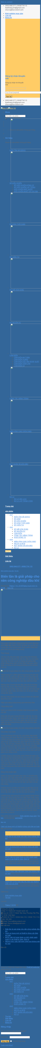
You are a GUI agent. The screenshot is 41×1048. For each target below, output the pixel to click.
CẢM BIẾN (18, 533)
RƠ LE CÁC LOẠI (20, 499)
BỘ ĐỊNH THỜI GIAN (22, 523)
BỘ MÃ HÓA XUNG (21, 529)
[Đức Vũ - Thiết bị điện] (8, 108)
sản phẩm (9, 511)
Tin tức (8, 551)
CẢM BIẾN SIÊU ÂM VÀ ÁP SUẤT (26, 362)
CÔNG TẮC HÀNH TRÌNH (23, 535)
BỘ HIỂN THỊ (19, 525)
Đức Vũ (10, 588)
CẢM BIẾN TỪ (19, 366)
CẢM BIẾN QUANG (21, 360)
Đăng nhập (5, 1041)
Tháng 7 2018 (10, 905)
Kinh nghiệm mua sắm (14, 14)
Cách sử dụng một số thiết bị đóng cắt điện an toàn (20, 827)
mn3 (11, 540)
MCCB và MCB (19, 544)
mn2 (11, 527)
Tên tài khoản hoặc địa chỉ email (13, 1031)
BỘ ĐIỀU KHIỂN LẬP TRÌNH (24, 187)
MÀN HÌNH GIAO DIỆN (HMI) (25, 542)
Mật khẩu (5, 1037)
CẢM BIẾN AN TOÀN (22, 358)
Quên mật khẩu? (7, 1045)
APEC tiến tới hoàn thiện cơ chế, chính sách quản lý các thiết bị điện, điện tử (21, 858)
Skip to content (6, 2)
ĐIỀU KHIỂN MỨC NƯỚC (23, 189)
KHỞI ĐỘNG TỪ (20, 537)
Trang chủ (9, 506)
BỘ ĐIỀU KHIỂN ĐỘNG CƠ (24, 185)
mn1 (11, 515)
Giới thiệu (9, 556)
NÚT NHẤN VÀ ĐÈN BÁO (23, 546)
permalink (19, 818)
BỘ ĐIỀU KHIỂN (20, 521)
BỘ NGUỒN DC (19, 531)
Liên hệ (8, 16)
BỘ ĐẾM (17, 519)
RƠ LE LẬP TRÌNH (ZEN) (23, 501)
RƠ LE (16, 548)
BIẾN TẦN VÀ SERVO (22, 517)
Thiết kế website (33, 967)
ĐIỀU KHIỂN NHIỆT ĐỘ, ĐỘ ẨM (26, 191)
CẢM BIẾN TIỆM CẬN (22, 364)
